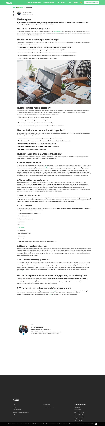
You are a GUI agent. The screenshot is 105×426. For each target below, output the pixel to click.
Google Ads (21, 227)
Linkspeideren (46, 404)
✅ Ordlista (20, 7)
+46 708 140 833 (78, 420)
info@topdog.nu (78, 418)
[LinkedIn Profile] (23, 334)
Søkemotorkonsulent (48, 407)
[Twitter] (13, 17)
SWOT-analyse (44, 167)
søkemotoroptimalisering (49, 291)
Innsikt (69, 2)
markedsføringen (58, 31)
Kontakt (76, 2)
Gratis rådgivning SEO (92, 2)
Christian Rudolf (28, 12)
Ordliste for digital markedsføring (21, 412)
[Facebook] (13, 12)
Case (57, 2)
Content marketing (48, 2)
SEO (50, 294)
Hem (14, 7)
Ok (95, 423)
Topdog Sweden (81, 3)
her (23, 271)
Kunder (63, 2)
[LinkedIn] (13, 15)
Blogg (14, 407)
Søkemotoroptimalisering (33, 2)
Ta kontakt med (17, 409)
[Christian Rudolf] (19, 13)
